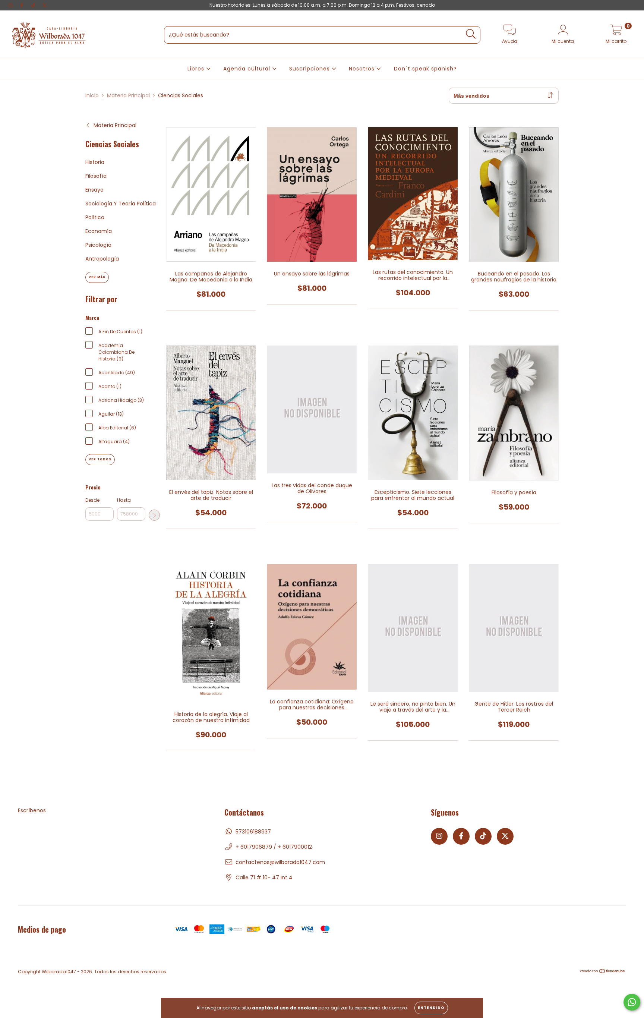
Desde (92, 500)
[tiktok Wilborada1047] (34, 5)
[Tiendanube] (603, 972)
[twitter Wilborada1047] (44, 5)
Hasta (124, 500)
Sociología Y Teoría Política (120, 203)
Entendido (431, 1008)
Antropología (102, 258)
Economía (98, 231)
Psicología (98, 245)
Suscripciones (310, 68)
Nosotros (362, 68)
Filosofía (96, 176)
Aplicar (154, 515)
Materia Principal (128, 95)
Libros (196, 68)
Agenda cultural (247, 68)
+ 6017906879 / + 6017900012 (274, 847)
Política (94, 217)
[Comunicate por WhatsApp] (632, 1002)
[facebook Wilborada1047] (22, 5)
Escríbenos (32, 810)
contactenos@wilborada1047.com (280, 862)
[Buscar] (471, 34)
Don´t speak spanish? (425, 68)
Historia (94, 162)
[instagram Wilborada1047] (11, 5)
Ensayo (94, 189)
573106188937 (253, 831)
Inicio (92, 95)
